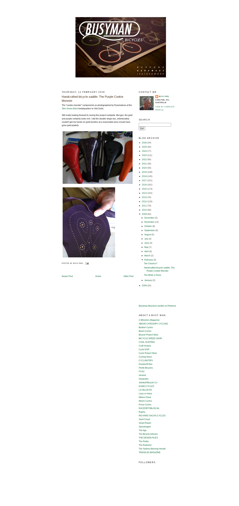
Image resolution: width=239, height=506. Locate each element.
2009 (144, 214)
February (148, 260)
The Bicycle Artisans (148, 434)
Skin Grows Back (70, 108)
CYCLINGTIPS (146, 360)
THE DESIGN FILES (148, 437)
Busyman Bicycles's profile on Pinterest (157, 306)
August (148, 234)
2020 (144, 168)
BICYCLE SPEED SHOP (150, 338)
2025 (144, 147)
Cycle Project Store (148, 353)
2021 (144, 163)
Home (98, 276)
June (147, 243)
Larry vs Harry (145, 393)
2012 (144, 201)
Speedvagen (145, 426)
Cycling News (145, 357)
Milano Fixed (145, 397)
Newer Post (67, 276)
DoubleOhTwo (145, 364)
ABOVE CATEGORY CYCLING (153, 324)
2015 (144, 189)
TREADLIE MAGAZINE (149, 452)
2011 (144, 206)
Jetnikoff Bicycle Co (148, 382)
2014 (144, 193)
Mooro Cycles (145, 401)
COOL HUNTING (147, 342)
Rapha (142, 412)
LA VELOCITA (145, 390)
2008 (144, 285)
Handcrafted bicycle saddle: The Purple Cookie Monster (92, 99)
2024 (144, 151)
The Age (143, 430)
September (149, 230)
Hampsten (144, 379)
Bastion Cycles (146, 327)
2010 (144, 210)
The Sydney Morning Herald (152, 449)
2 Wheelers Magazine (149, 320)
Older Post (128, 276)
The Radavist (145, 445)
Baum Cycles (145, 331)
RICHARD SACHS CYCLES (152, 415)
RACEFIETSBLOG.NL (149, 408)
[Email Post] (87, 263)
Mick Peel (164, 96)
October (148, 226)
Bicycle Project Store (148, 335)
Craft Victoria (145, 346)
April (146, 251)
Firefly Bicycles (146, 368)
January (148, 280)
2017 (144, 180)
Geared (142, 375)
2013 (144, 197)
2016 (144, 184)
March (147, 255)
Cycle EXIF (144, 349)
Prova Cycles (145, 404)
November (149, 222)
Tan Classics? (150, 263)
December (149, 218)
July (146, 239)
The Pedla (144, 441)
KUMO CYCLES (146, 386)
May (146, 247)
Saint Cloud (144, 419)
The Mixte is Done (152, 275)
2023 (144, 155)
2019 (144, 172)
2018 (144, 176)
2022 (144, 159)
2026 (144, 142)
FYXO (141, 371)
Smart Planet (145, 423)
